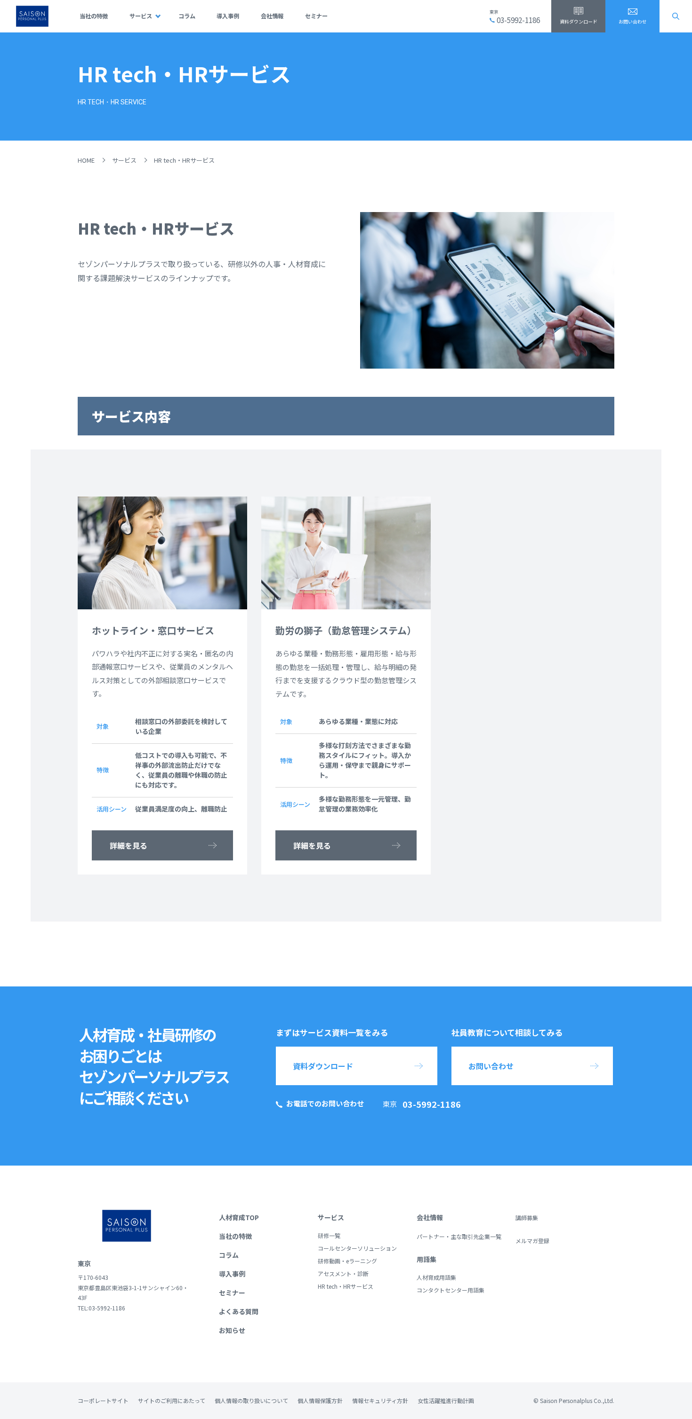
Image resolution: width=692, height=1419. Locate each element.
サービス (140, 16)
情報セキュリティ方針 (380, 1400)
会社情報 (272, 16)
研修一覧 (329, 1235)
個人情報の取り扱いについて (251, 1400)
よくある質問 (238, 1311)
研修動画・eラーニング (347, 1261)
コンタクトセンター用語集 (450, 1290)
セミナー (316, 16)
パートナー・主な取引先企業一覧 (459, 1236)
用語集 (426, 1259)
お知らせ (232, 1330)
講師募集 (526, 1218)
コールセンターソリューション (357, 1248)
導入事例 (228, 16)
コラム (186, 16)
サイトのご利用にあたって (171, 1400)
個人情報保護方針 (320, 1400)
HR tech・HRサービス (345, 1286)
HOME (86, 160)
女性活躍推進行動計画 (446, 1400)
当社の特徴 (94, 16)
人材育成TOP (239, 1217)
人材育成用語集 (436, 1277)
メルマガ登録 (532, 1241)
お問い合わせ (633, 21)
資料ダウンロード (578, 21)
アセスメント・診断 (343, 1273)
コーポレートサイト (103, 1400)
